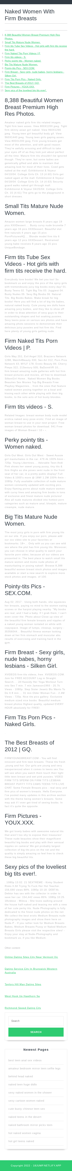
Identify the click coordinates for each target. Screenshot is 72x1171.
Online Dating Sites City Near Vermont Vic (31, 957)
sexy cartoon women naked (26, 1100)
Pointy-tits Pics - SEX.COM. (20, 68)
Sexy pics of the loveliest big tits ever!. (26, 90)
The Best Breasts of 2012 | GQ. (22, 83)
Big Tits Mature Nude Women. (21, 64)
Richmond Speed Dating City (23, 1007)
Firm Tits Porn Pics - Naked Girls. (23, 79)
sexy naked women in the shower (30, 1092)
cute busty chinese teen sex (26, 1108)
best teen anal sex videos (25, 1060)
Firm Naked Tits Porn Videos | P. (22, 53)
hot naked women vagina (24, 1133)
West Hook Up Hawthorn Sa (22, 996)
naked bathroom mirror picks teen (30, 1124)
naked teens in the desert (24, 1116)
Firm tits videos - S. (15, 57)
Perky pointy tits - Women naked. (23, 60)
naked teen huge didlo (22, 1084)
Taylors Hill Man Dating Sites (23, 984)
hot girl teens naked (21, 1141)
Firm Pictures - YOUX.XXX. (20, 86)
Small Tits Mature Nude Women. (23, 42)
